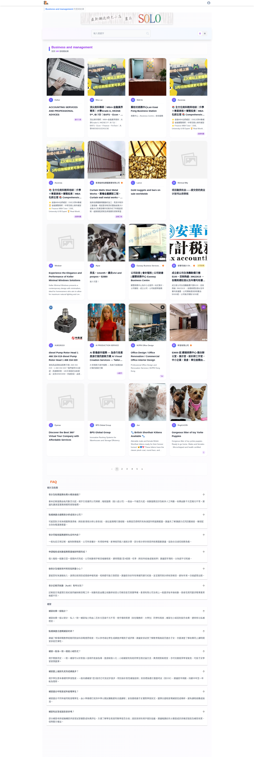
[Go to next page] (142, 469)
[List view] (205, 33)
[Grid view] (200, 33)
